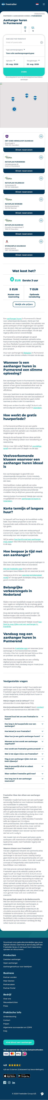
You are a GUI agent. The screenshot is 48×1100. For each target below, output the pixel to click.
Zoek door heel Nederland (16, 39)
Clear (41, 42)
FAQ (5, 1031)
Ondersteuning (9, 1016)
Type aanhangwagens (14, 50)
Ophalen (9, 61)
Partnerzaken (9, 984)
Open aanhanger (10, 963)
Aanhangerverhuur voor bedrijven (17, 966)
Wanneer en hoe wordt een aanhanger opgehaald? (21, 742)
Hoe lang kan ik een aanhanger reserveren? (18, 780)
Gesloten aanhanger (12, 959)
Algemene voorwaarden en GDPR (17, 1027)
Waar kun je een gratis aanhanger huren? (22, 736)
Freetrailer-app (21, 648)
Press (5, 1006)
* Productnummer (39, 13)
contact (40, 707)
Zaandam (37, 408)
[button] (26, 96)
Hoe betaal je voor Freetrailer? (18, 731)
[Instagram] (9, 1082)
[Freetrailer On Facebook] (4, 1082)
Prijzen (6, 1024)
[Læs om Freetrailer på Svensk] (37, 4)
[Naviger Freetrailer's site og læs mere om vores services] (43, 4)
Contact (6, 1020)
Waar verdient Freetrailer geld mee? (20, 774)
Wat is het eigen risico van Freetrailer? (21, 754)
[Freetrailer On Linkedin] (13, 1082)
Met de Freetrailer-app (12, 569)
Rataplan (27, 353)
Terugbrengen (32, 61)
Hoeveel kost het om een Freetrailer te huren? (21, 717)
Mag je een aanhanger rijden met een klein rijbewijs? (21, 760)
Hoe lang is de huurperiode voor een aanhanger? (20, 725)
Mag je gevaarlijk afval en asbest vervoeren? (19, 767)
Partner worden (10, 977)
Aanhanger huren (21, 16)
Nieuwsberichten (10, 1002)
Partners (7, 16)
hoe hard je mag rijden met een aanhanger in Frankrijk (22, 624)
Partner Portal (9, 988)
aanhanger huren (14, 318)
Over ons (7, 999)
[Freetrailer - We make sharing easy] (9, 4)
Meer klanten (8, 981)
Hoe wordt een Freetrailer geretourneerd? (23, 749)
